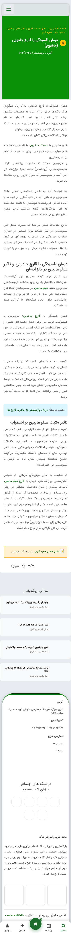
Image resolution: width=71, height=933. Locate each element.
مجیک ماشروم (39, 145)
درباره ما (59, 751)
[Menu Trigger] (9, 9)
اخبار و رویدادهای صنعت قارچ (43, 29)
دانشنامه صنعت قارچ (23, 917)
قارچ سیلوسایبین (14, 481)
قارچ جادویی (31, 316)
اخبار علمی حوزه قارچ (52, 33)
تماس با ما (58, 744)
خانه (64, 29)
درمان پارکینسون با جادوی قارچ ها (27, 409)
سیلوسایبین (41, 288)
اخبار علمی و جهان (16, 29)
